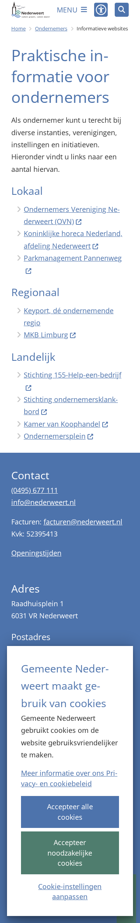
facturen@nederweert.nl (83, 521)
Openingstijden (36, 553)
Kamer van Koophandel (62, 424)
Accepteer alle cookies (70, 812)
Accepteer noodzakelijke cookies (69, 853)
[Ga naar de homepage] (30, 10)
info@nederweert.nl (43, 502)
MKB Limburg (46, 334)
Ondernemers (51, 28)
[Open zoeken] (122, 10)
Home (18, 28)
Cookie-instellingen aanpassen (70, 892)
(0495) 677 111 (34, 490)
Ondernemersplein (55, 436)
